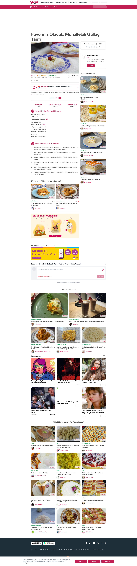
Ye (66, 2)
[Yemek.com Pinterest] (105, 543)
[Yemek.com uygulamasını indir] (36, 543)
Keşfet (75, 2)
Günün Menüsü (59, 2)
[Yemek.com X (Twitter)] (98, 543)
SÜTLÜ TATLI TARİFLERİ (37, 77)
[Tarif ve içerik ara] (90, 2)
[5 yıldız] (97, 47)
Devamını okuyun (91, 63)
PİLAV (58, 470)
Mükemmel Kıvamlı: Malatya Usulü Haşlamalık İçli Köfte (68, 446)
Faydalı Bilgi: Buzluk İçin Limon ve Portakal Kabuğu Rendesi (67, 348)
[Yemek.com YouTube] (94, 543)
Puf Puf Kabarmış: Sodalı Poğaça (92, 500)
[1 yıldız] (87, 47)
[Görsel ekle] (102, 269)
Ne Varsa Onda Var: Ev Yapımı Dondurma (41, 501)
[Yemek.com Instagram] (86, 543)
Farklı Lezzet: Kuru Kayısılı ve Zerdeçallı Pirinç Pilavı (66, 473)
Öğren (70, 2)
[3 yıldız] (92, 47)
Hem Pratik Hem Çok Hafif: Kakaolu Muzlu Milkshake (86, 321)
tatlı (32, 94)
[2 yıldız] (89, 47)
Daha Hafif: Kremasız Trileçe (90, 179)
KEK (83, 470)
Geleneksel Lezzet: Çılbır (39, 473)
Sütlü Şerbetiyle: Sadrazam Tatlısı (91, 152)
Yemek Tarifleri (44, 2)
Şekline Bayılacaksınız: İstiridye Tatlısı (66, 204)
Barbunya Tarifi (53, 6)
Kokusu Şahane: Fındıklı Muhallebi (42, 445)
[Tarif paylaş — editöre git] (55, 225)
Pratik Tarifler (34, 6)
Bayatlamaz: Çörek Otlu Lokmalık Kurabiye (93, 446)
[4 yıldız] (94, 47)
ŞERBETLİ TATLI (60, 201)
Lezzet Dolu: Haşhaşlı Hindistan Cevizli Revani (67, 501)
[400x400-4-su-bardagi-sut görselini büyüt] (43, 124)
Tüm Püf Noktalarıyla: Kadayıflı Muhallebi (41, 204)
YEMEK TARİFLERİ (41, 75)
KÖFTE (58, 443)
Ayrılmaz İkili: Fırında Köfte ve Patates (66, 528)
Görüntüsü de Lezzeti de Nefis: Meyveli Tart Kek (92, 473)
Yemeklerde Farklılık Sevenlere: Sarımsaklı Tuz (41, 528)
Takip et (91, 65)
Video (51, 2)
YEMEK (33, 75)
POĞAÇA (84, 498)
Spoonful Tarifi (44, 6)
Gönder (101, 276)
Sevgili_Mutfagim (92, 55)
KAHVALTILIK (34, 470)
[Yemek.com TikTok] (90, 543)
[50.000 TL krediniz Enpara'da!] (55, 253)
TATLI (32, 443)
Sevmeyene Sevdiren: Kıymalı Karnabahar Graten (47, 321)
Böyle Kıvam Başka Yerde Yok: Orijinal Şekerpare (92, 528)
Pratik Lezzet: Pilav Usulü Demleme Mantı (43, 348)
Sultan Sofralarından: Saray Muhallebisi (89, 98)
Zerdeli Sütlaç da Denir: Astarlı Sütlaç (92, 126)
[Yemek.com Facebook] (101, 543)
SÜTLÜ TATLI (34, 201)
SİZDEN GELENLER (36, 319)
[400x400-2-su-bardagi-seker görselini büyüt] (47, 119)
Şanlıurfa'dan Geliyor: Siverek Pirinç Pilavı (94, 348)
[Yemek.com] (34, 2)
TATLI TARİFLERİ (52, 75)
